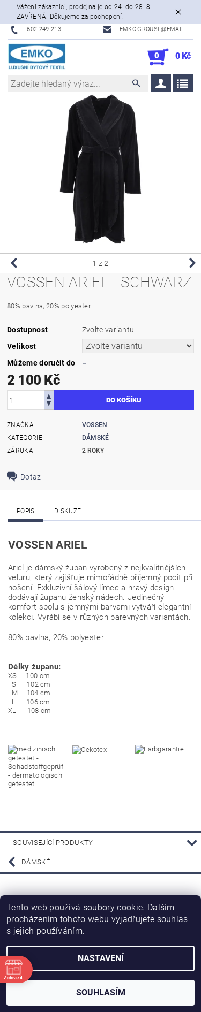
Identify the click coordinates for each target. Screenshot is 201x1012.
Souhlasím (100, 992)
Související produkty (53, 843)
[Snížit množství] (49, 405)
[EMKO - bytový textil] (37, 57)
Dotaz (30, 477)
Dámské (95, 438)
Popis (26, 511)
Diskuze (67, 511)
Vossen (95, 425)
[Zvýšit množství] (49, 395)
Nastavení (101, 958)
